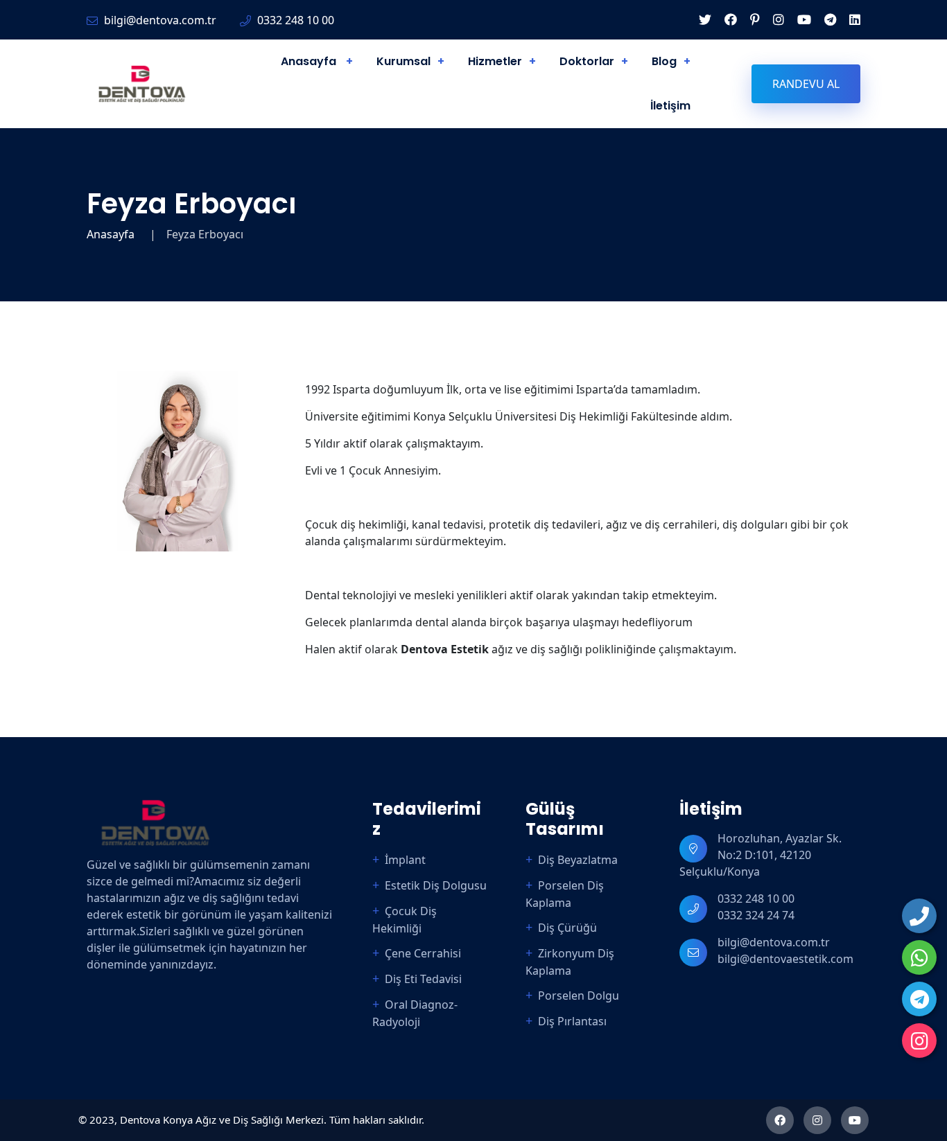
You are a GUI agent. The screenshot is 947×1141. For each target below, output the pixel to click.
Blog (664, 61)
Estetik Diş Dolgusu (436, 885)
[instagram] (919, 1040)
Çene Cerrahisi (423, 953)
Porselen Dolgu (578, 995)
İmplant (405, 859)
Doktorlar (586, 61)
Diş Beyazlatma (578, 859)
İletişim (670, 106)
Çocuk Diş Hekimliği (404, 919)
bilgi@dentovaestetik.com (785, 958)
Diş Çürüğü (567, 927)
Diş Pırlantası (572, 1021)
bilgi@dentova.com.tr (774, 942)
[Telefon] (919, 916)
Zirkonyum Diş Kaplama (569, 962)
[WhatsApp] (919, 957)
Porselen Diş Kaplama (564, 894)
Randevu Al (806, 83)
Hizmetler (495, 61)
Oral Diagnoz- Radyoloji (415, 1013)
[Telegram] (919, 999)
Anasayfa (310, 61)
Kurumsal (403, 61)
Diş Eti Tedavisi (423, 979)
